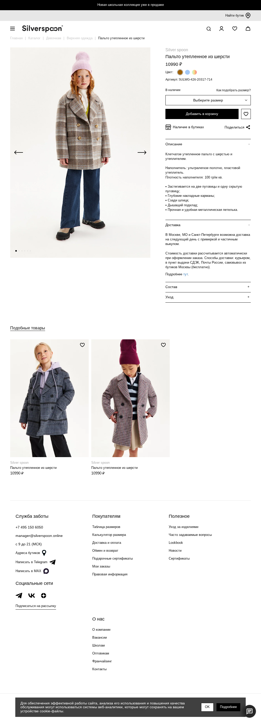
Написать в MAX (28, 571)
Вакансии (99, 637)
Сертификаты (179, 558)
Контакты (99, 669)
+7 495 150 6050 (29, 527)
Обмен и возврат (105, 550)
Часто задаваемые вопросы (190, 535)
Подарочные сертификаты (112, 558)
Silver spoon (176, 50)
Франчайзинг (102, 661)
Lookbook (176, 543)
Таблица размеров (106, 527)
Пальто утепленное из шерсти (33, 468)
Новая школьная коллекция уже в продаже (130, 5)
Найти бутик (234, 15)
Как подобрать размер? (233, 90)
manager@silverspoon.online (39, 536)
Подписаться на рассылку (36, 606)
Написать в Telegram (31, 562)
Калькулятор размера (109, 535)
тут (185, 274)
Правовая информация (109, 574)
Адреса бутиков (28, 553)
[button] (16, 251)
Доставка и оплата (106, 543)
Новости (175, 550)
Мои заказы (101, 566)
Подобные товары (27, 328)
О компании (101, 629)
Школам (98, 645)
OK (207, 707)
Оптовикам (100, 653)
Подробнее (228, 707)
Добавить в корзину (202, 114)
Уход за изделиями (183, 527)
